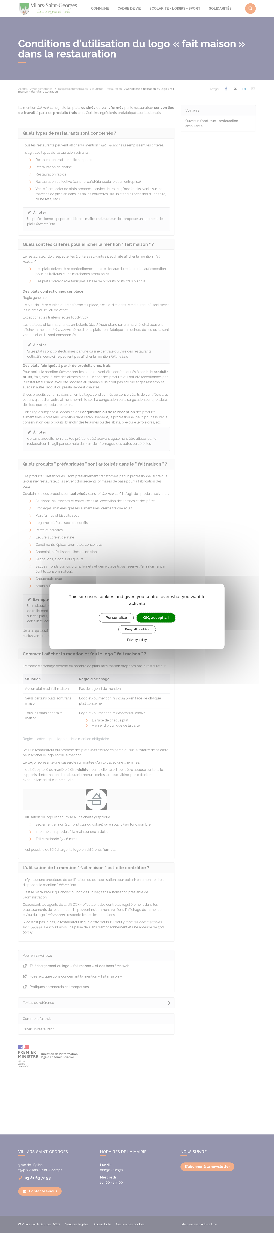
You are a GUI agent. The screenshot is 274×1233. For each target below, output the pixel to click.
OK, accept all (156, 617)
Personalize (116, 617)
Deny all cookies (137, 629)
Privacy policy (137, 640)
